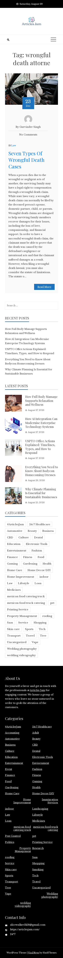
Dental (38, 537)
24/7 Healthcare (39, 524)
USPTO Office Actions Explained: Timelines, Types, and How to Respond (40, 447)
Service (23, 622)
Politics (9, 842)
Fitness (27, 557)
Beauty (32, 530)
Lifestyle (23, 583)
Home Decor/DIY (39, 570)
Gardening (30, 563)
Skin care (13, 629)
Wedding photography (22, 648)
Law (13, 145)
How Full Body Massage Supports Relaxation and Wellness (41, 401)
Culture (23, 537)
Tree (43, 635)
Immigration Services (50, 801)
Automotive (14, 530)
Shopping (40, 622)
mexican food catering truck (26, 596)
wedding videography (21, 655)
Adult (35, 732)
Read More (44, 286)
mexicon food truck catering (26, 602)
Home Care (14, 570)
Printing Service (17, 609)
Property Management (22, 616)
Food (41, 557)
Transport (13, 635)
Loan (38, 583)
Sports (29, 629)
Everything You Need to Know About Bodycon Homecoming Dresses (41, 471)
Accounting (12, 732)
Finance (12, 557)
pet (52, 602)
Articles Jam (37, 690)
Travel (30, 635)
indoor (44, 576)
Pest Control (13, 835)
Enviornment (40, 763)
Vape (35, 642)
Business (48, 530)
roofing (47, 616)
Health (47, 563)
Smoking (38, 869)
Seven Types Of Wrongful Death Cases (26, 160)
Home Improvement (20, 576)
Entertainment (16, 550)
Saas (10, 622)
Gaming (12, 563)
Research (38, 848)
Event (8, 769)
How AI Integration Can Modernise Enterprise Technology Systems (41, 423)
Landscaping (40, 808)
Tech (42, 629)
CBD (10, 537)
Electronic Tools (36, 544)
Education (13, 544)
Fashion (37, 550)
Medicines (14, 589)
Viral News (33, 952)
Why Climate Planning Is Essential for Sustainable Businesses (41, 493)
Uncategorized (16, 642)
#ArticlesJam (15, 524)
